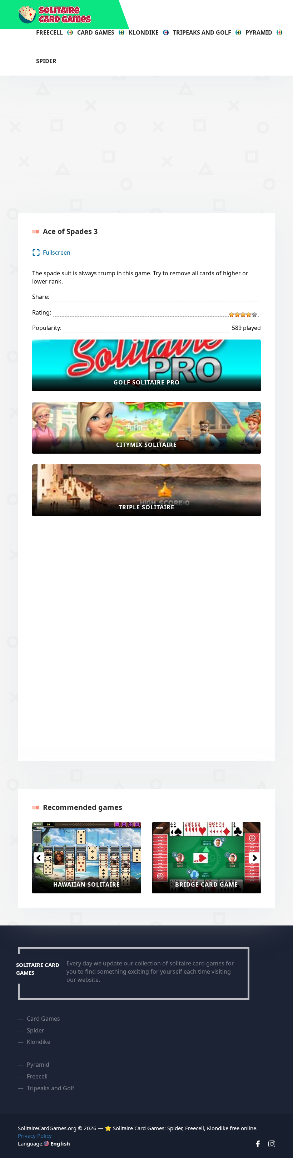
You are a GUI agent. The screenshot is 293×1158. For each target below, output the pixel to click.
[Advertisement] (155, 143)
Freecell (49, 32)
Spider (46, 61)
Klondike (144, 32)
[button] (39, 857)
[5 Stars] (254, 314)
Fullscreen (56, 252)
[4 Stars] (249, 314)
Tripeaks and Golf (202, 32)
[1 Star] (231, 314)
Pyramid (258, 32)
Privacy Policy (35, 1135)
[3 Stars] (243, 314)
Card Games (95, 32)
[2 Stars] (237, 314)
